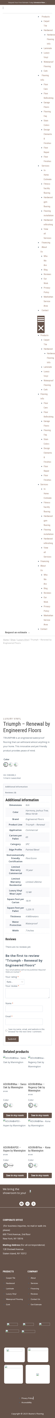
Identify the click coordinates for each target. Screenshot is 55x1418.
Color (6, 759)
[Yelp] (33, 1204)
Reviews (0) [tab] (10, 792)
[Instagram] (27, 1204)
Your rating (12, 977)
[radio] (6, 765)
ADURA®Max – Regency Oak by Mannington (36, 1087)
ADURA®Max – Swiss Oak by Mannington (14, 1086)
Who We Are (46, 260)
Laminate (48, 48)
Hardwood (48, 30)
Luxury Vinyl (12, 718)
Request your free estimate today (27, 2)
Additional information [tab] (16, 786)
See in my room (15, 1115)
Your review (12, 986)
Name (9, 1003)
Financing (46, 242)
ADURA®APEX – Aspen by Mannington (14, 1149)
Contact (45, 310)
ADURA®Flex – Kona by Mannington (39, 1149)
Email (9, 1016)
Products (46, 16)
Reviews (47, 274)
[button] (41, 324)
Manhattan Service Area (48, 301)
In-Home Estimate (48, 175)
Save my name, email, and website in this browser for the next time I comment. (26, 1030)
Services (45, 165)
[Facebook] (21, 1204)
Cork (46, 71)
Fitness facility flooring (47, 188)
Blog (46, 269)
